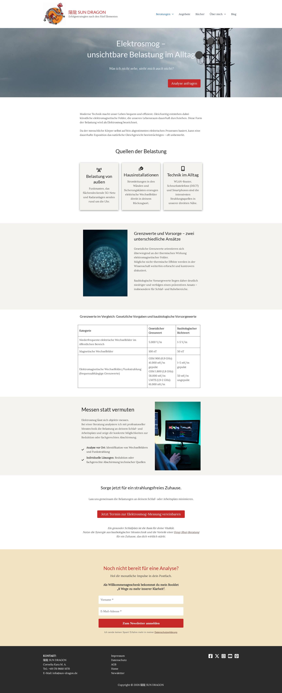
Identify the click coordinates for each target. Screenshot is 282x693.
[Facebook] (210, 656)
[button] (172, 14)
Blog (233, 14)
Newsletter (118, 673)
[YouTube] (230, 656)
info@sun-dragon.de (65, 673)
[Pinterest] (236, 656)
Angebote (184, 14)
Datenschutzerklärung (166, 632)
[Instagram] (223, 656)
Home (114, 668)
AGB (113, 664)
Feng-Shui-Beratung (186, 532)
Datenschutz (119, 660)
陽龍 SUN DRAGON (87, 12)
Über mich (216, 14)
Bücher (200, 14)
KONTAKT (49, 655)
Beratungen (163, 14)
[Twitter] (217, 656)
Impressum (118, 655)
